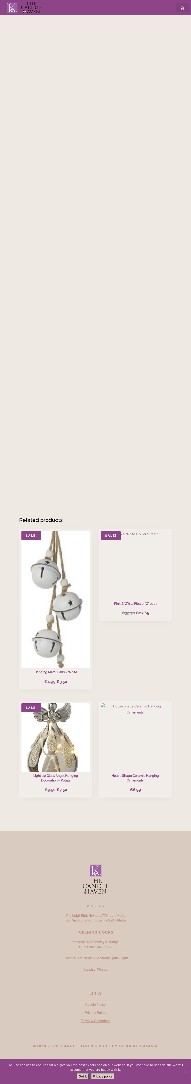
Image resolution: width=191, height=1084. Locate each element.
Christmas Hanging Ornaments (78, 30)
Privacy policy (103, 1076)
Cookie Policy (95, 1004)
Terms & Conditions (95, 1021)
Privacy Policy (95, 1013)
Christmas (43, 30)
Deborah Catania (138, 1046)
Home (27, 30)
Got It (83, 1076)
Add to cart (63, 296)
